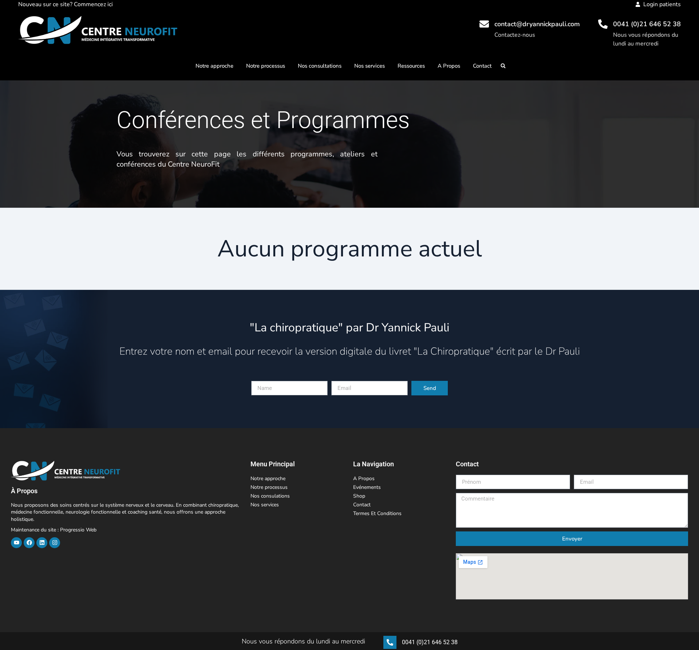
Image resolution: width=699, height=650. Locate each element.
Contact (482, 65)
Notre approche (214, 65)
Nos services (369, 65)
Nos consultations (319, 65)
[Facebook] (29, 542)
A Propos (449, 65)
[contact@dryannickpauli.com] (484, 24)
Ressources (411, 65)
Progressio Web (78, 529)
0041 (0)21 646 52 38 (647, 24)
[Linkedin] (41, 542)
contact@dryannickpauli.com (537, 24)
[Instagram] (54, 542)
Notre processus (265, 65)
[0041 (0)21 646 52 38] (603, 24)
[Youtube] (16, 542)
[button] (503, 66)
